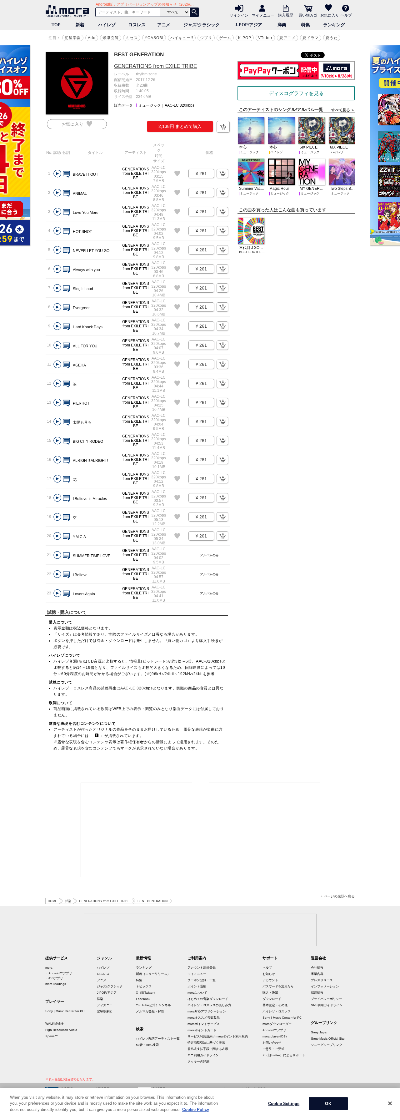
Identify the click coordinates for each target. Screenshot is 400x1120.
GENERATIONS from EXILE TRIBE (155, 66)
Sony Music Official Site (328, 1038)
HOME (52, 901)
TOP (56, 25)
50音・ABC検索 (147, 1045)
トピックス (144, 986)
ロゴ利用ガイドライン (203, 1055)
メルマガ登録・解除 (150, 1011)
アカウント (270, 980)
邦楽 (68, 901)
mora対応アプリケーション (207, 1011)
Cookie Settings (283, 1103)
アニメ (163, 25)
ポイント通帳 (197, 986)
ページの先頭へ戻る (339, 896)
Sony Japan (319, 1032)
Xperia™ (51, 1036)
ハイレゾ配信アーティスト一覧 (158, 1038)
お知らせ (268, 974)
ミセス (132, 38)
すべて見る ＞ (343, 110)
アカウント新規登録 (202, 967)
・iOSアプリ (54, 978)
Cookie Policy (195, 1109)
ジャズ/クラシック (201, 25)
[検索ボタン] (194, 12)
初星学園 (73, 38)
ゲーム (225, 38)
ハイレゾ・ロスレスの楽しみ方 (209, 1005)
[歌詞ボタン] (66, 175)
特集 (305, 25)
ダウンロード (271, 999)
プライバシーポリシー (326, 999)
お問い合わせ (271, 1042)
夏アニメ (287, 38)
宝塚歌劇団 (104, 1011)
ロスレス (137, 25)
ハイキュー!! (181, 38)
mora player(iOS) (274, 1036)
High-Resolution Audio (61, 1030)
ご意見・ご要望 (273, 1049)
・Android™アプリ (58, 973)
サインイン (239, 15)
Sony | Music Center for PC (64, 1011)
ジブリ (206, 38)
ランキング (334, 25)
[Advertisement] (136, 830)
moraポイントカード (202, 1030)
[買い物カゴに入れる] (223, 127)
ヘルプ (346, 15)
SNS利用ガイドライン (326, 1005)
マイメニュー (263, 15)
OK (328, 1103)
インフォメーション (325, 986)
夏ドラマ (310, 38)
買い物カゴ (307, 15)
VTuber (265, 38)
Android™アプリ (274, 1030)
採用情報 (317, 992)
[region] (200, 1104)
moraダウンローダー (277, 1024)
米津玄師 (110, 38)
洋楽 (282, 25)
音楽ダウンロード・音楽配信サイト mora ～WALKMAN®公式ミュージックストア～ (68, 11)
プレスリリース (322, 980)
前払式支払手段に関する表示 (208, 1049)
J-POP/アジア (248, 25)
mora (48, 967)
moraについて (197, 992)
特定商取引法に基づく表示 (206, 1042)
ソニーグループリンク (326, 1045)
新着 (80, 25)
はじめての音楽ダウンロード (208, 999)
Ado (92, 38)
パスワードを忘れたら (278, 986)
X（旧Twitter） (146, 992)
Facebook (143, 999)
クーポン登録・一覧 (202, 980)
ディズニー (104, 1005)
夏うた (332, 38)
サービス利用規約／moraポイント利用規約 (218, 1036)
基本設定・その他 (275, 1005)
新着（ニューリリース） (153, 974)
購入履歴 (285, 15)
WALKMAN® (54, 1023)
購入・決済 (270, 992)
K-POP (244, 38)
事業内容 (317, 974)
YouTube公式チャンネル (153, 1005)
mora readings (55, 984)
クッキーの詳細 (198, 1061)
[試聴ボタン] (57, 174)
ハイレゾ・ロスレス (276, 1011)
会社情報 (317, 967)
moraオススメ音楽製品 (204, 1017)
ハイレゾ (107, 25)
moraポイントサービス (204, 1024)
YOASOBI (154, 38)
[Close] (390, 1103)
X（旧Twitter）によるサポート (283, 1055)
